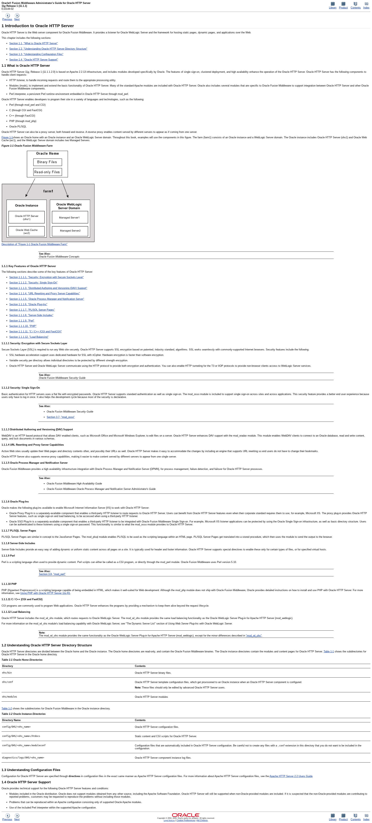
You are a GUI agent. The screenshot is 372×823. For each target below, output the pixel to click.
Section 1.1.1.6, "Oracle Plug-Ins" (28, 304)
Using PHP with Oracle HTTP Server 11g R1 (45, 593)
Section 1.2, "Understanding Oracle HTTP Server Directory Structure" (48, 48)
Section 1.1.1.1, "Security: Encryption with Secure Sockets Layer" (46, 277)
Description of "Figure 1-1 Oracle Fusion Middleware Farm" (34, 244)
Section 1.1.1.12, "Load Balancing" (28, 336)
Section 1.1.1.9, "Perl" (21, 320)
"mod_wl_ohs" (254, 635)
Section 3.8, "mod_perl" (52, 574)
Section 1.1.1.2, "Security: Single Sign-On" (33, 282)
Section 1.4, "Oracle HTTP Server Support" (33, 59)
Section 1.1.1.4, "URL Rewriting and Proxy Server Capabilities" (44, 293)
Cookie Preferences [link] (186, 820)
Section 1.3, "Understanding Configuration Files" (36, 54)
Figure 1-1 (7, 137)
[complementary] (186, 820)
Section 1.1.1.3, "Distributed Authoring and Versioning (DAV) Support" (48, 288)
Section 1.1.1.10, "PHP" (22, 326)
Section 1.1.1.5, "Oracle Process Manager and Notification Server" (46, 298)
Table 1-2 (7, 708)
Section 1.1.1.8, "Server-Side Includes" (31, 315)
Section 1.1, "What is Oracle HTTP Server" (33, 43)
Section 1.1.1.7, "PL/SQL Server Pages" (32, 309)
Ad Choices (202, 820)
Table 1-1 (329, 651)
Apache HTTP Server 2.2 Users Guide (291, 776)
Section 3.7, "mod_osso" (61, 417)
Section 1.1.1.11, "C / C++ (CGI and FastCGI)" (35, 331)
